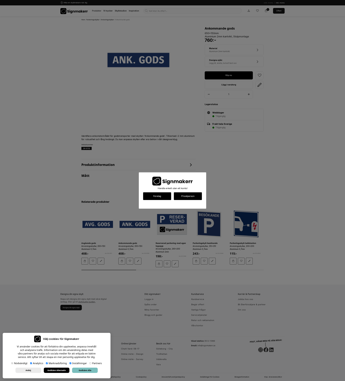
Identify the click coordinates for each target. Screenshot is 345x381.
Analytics (38, 363)
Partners (97, 363)
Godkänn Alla (85, 370)
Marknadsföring (58, 363)
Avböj (28, 370)
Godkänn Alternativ (56, 370)
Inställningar (79, 363)
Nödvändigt (20, 363)
